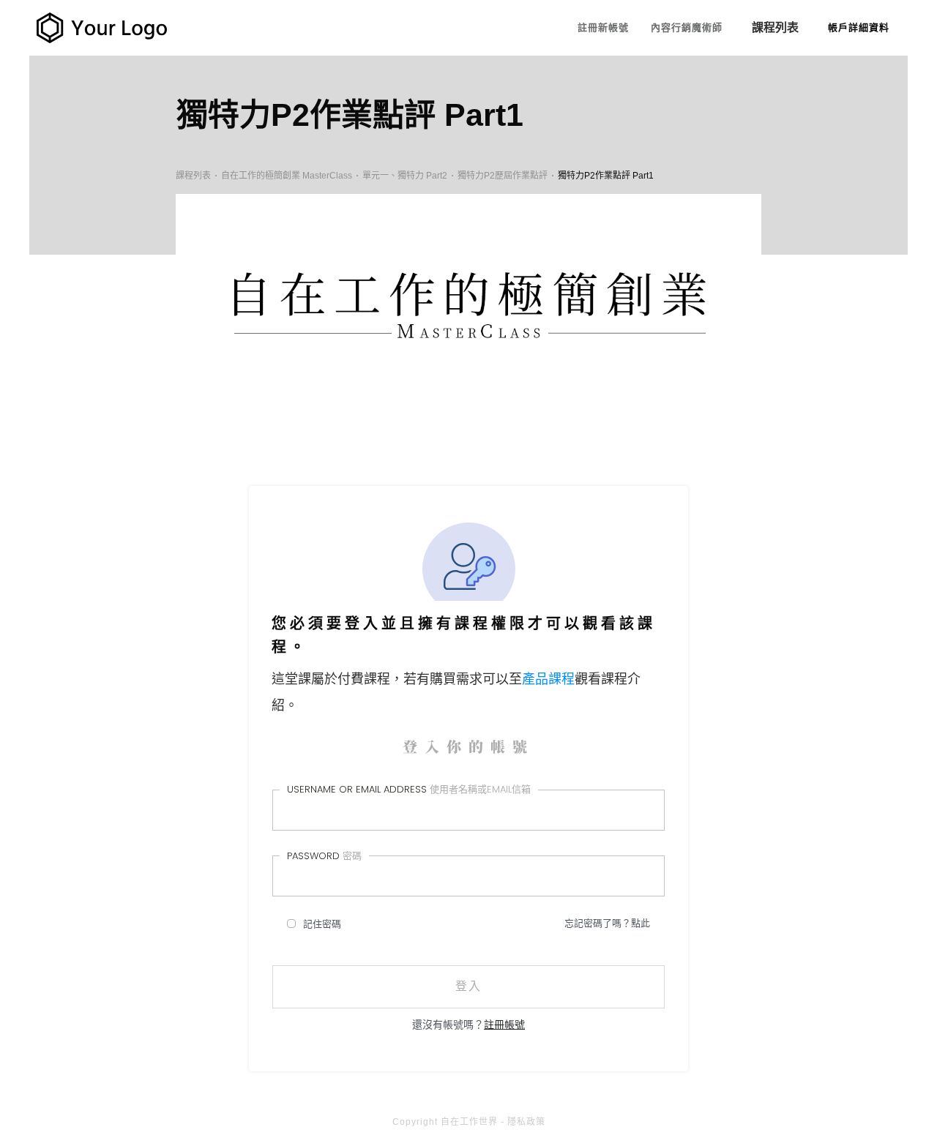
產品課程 (548, 679)
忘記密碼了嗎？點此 (607, 923)
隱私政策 (526, 1122)
